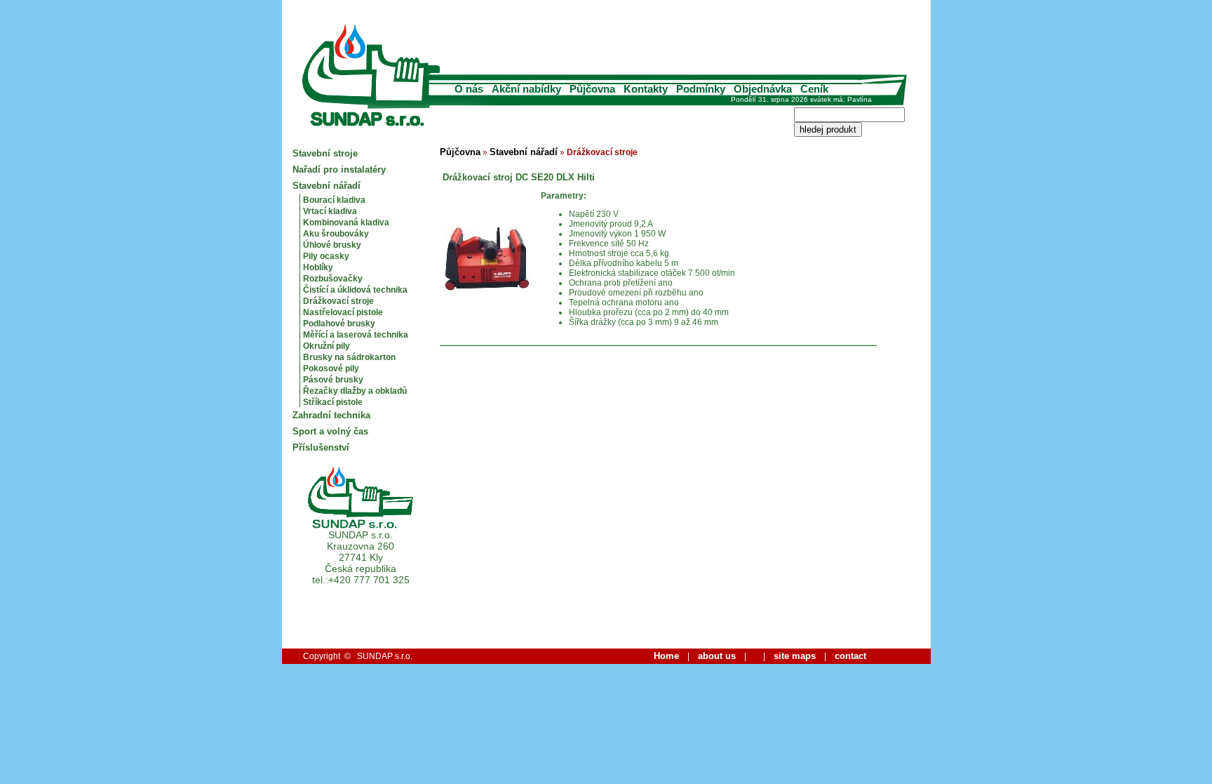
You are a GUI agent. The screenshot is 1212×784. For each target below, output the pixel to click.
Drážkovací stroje (338, 301)
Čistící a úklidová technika (355, 290)
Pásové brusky (333, 380)
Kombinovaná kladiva (346, 222)
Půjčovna (592, 89)
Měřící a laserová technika (355, 335)
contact (850, 656)
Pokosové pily (331, 368)
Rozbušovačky (333, 279)
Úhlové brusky (332, 245)
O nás (468, 89)
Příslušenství (320, 447)
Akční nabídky (526, 89)
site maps (795, 656)
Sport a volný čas (330, 431)
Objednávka (763, 89)
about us (717, 656)
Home (666, 656)
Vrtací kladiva (330, 211)
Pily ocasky (326, 256)
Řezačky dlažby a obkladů (355, 391)
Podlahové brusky (339, 323)
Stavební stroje (325, 153)
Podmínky (700, 89)
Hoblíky (318, 267)
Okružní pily (326, 346)
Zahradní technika (331, 415)
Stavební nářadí (326, 185)
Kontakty (646, 89)
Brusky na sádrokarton (349, 357)
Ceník (814, 89)
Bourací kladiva (334, 200)
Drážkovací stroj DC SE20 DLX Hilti (517, 177)
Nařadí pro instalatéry (339, 169)
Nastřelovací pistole (343, 312)
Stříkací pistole (333, 402)
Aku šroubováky (336, 234)
